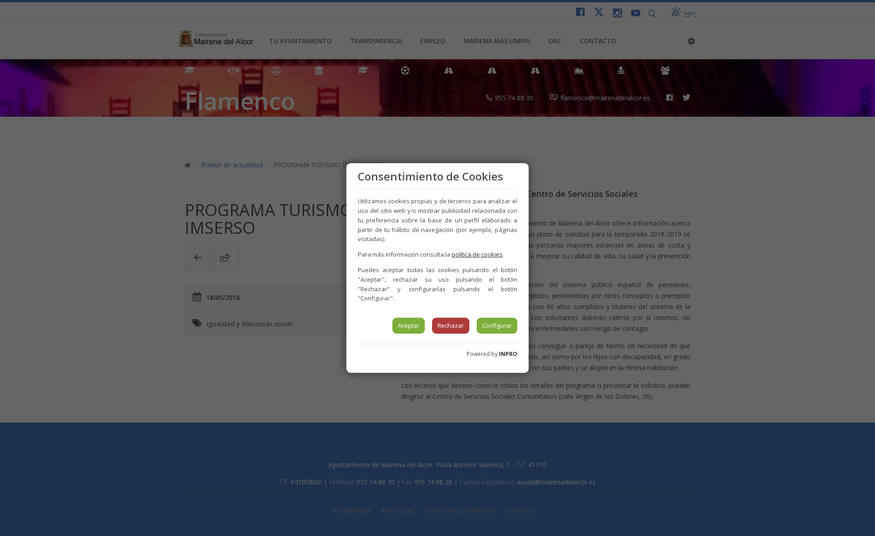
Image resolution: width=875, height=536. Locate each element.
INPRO (508, 354)
